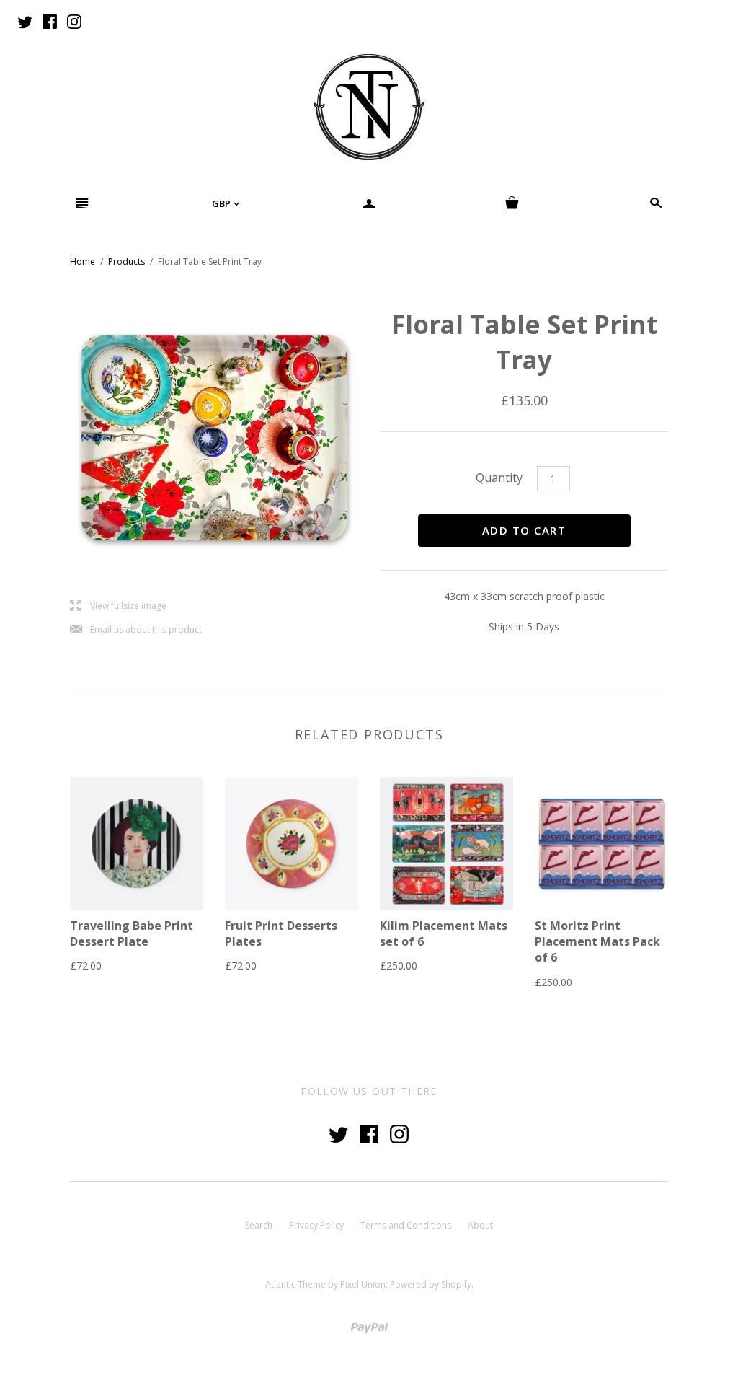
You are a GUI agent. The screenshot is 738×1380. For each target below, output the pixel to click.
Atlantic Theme (295, 1284)
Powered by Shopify (430, 1284)
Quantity (499, 477)
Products (126, 261)
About (480, 1225)
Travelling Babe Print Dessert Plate (131, 933)
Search (258, 1225)
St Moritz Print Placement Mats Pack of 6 (597, 942)
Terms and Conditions (405, 1225)
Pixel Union (363, 1284)
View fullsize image (118, 606)
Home (82, 261)
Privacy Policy (316, 1225)
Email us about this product (136, 630)
